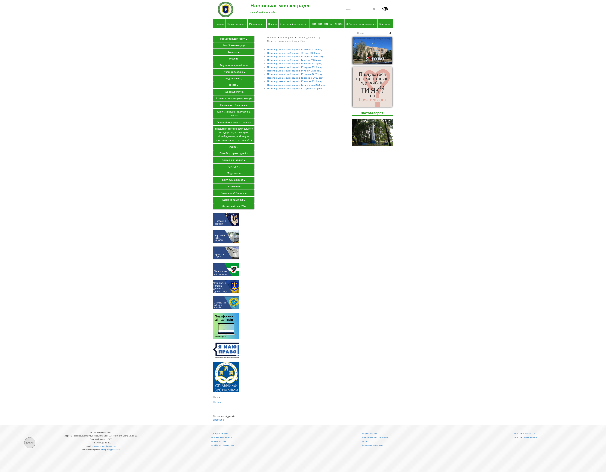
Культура (233, 166)
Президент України (219, 433)
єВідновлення (232, 78)
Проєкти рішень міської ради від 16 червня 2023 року (294, 67)
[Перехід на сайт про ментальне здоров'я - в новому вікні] (372, 86)
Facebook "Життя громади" (526, 437)
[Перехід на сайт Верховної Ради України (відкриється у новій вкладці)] (226, 235)
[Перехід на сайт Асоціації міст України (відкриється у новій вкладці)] (226, 376)
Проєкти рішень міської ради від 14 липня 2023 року (294, 70)
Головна (219, 24)
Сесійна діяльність (307, 37)
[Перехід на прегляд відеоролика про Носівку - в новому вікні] (372, 50)
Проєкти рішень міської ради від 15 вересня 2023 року (295, 77)
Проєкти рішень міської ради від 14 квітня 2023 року (294, 60)
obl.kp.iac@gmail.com (110, 449)
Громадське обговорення (233, 105)
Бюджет (232, 52)
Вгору (29, 443)
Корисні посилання (232, 199)
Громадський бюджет (232, 193)
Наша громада (235, 24)
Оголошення (234, 186)
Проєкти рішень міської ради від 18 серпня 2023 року (294, 74)
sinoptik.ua (218, 419)
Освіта (232, 146)
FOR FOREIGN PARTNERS (326, 24)
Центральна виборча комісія (375, 437)
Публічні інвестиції (233, 72)
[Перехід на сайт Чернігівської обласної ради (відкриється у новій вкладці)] (226, 269)
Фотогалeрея (372, 112)
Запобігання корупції (234, 45)
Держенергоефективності (373, 445)
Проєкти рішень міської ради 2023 (286, 41)
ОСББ (365, 441)
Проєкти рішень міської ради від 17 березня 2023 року (295, 56)
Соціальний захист (232, 160)
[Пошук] (374, 9)
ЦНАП (232, 85)
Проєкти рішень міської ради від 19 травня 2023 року (294, 63)
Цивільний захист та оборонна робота (233, 113)
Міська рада (256, 24)
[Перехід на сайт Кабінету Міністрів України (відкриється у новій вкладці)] (226, 252)
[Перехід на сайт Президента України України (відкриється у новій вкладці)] (226, 219)
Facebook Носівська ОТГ (524, 433)
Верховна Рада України (221, 437)
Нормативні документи (232, 38)
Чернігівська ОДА (218, 441)
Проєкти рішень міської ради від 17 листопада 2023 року (296, 84)
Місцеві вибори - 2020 (234, 206)
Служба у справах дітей (233, 153)
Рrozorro (233, 58)
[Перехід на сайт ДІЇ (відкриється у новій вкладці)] (226, 325)
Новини (272, 24)
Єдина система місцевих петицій (234, 98)
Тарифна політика (233, 91)
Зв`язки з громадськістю (360, 24)
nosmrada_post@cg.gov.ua (104, 446)
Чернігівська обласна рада (222, 445)
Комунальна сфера (232, 179)
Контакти (384, 24)
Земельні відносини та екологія (234, 122)
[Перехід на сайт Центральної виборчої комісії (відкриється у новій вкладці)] (226, 302)
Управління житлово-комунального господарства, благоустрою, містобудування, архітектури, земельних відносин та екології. (234, 134)
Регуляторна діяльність (232, 65)
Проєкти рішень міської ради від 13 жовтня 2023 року (294, 81)
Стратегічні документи (293, 24)
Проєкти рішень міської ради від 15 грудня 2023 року (294, 88)
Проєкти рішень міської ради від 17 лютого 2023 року (294, 49)
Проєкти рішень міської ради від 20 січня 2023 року (293, 52)
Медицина (232, 173)
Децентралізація (369, 433)
